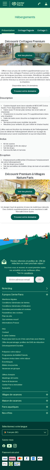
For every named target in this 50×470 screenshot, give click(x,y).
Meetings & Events (10, 378)
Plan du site (7, 316)
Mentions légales (9, 299)
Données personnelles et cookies (16, 309)
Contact (5, 332)
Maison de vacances (12, 401)
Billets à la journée (10, 365)
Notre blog (7, 288)
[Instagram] (15, 446)
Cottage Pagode (26, 30)
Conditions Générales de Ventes (16, 303)
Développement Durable (12, 346)
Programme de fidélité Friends (15, 355)
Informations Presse (10, 323)
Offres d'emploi (8, 375)
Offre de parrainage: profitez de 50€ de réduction (23, 342)
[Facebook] (4, 446)
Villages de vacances (12, 394)
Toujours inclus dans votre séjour (16, 358)
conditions (28, 273)
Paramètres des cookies (12, 313)
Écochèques (7, 362)
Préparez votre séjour (11, 352)
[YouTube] (9, 446)
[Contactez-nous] (39, 3)
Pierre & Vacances (10, 381)
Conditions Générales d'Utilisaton (16, 306)
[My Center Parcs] (46, 3)
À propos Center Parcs (12, 294)
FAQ (4, 329)
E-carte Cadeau (8, 336)
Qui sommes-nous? (10, 319)
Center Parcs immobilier (12, 385)
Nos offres (7, 413)
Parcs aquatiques (10, 407)
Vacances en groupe (11, 368)
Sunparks (6, 388)
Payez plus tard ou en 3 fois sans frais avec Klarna (23, 339)
